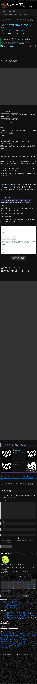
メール (2, 527)
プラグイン (24, 478)
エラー (30, 641)
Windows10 (16, 639)
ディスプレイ (28, 643)
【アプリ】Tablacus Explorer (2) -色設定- (14, 612)
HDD (19, 635)
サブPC (19, 643)
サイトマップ (21, 11)
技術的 (23, 476)
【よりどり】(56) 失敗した (9, 607)
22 (34, 586)
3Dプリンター (5, 633)
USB (20, 637)
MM (1, 637)
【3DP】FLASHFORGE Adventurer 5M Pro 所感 (15, 601)
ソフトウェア (17, 476)
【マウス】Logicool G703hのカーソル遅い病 (14, 615)
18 (13, 586)
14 (29, 584)
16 (3, 586)
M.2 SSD (34, 635)
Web (11, 476)
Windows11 (33, 639)
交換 (30, 645)
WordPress (3, 641)
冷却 (33, 645)
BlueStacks (4, 635)
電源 (10, 647)
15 (34, 584)
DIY (16, 635)
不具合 (26, 645)
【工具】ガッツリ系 (7, 602)
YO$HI (22, 30)
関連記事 (30, 478)
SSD (16, 637)
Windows (5, 639)
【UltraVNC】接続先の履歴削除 (11, 618)
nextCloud (7, 637)
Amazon (14, 633)
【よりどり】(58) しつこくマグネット (13, 604)
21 (29, 586)
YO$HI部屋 (11, 11)
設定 (7, 647)
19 (18, 586)
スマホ (23, 643)
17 (8, 586)
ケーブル (13, 643)
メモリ (21, 645)
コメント (3, 500)
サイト (2, 532)
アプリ (16, 641)
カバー (34, 641)
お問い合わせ (22, 14)
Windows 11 (26, 639)
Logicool (28, 635)
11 (13, 584)
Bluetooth (11, 635)
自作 (4, 647)
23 (3, 588)
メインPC (15, 645)
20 (23, 586)
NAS (4, 637)
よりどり (9, 641)
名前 (2, 521)
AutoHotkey (28, 633)
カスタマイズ (16, 478)
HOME (4, 11)
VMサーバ (25, 637)
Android (22, 633)
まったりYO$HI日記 (12, 4)
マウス (8, 645)
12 (18, 584)
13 (23, 584)
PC (8, 476)
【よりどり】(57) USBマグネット (11, 606)
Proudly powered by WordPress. (27, 654)
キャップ (2, 643)
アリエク (23, 641)
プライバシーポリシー (9, 14)
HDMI (23, 635)
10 (8, 584)
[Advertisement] (18, 86)
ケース (7, 643)
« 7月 (2, 592)
